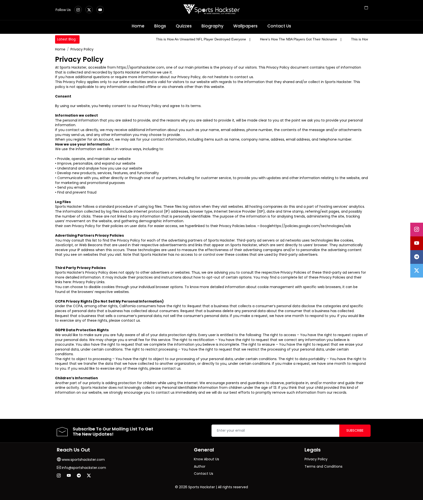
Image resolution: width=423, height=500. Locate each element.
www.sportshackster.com (83, 459)
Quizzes (184, 26)
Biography (212, 26)
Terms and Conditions (323, 466)
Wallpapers (245, 26)
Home (138, 26)
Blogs (160, 26)
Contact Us (279, 26)
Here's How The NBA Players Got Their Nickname (298, 39)
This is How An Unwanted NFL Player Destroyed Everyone (201, 39)
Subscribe (355, 430)
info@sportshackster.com (83, 467)
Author (199, 466)
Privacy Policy (82, 49)
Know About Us (206, 459)
